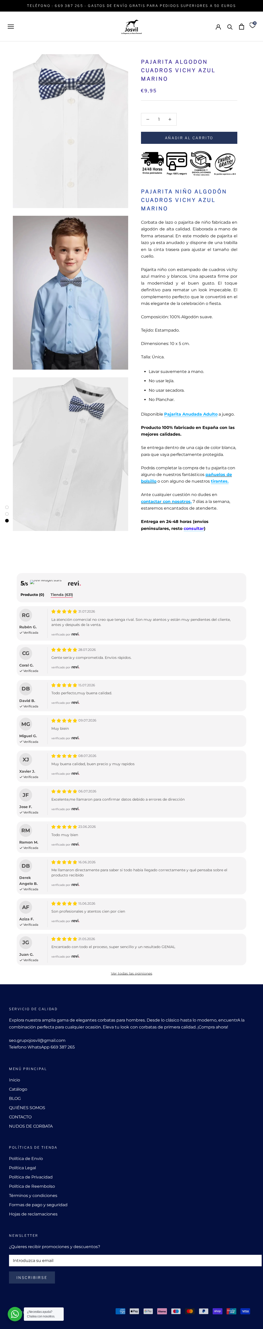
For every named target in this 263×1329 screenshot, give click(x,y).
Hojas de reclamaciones (33, 1214)
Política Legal (22, 1167)
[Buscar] (230, 26)
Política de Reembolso (32, 1186)
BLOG (15, 1098)
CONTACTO (20, 1117)
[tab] (32, 595)
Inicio (14, 1080)
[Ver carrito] (241, 27)
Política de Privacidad (31, 1177)
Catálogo (18, 1089)
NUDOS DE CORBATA (31, 1126)
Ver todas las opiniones (131, 973)
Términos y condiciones (33, 1195)
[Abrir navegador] (11, 26)
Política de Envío (26, 1158)
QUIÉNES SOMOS (27, 1107)
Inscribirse (32, 1277)
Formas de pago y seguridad (38, 1204)
